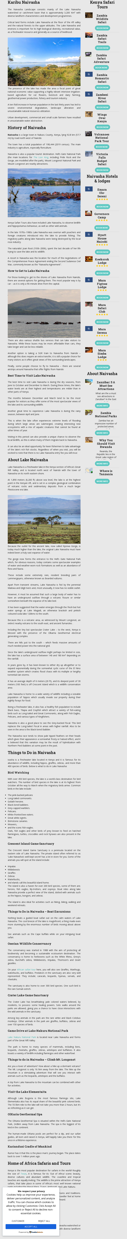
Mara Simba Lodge (102, 354)
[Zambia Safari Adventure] (88, 62)
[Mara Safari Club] (89, 314)
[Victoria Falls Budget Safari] (89, 162)
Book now (102, 28)
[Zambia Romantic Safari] (89, 81)
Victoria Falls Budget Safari (102, 159)
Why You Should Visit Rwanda (106, 443)
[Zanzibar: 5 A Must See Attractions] (89, 394)
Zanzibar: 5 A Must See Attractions (106, 385)
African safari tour (26, 969)
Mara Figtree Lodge (102, 285)
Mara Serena (102, 332)
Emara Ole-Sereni (102, 194)
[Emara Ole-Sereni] (89, 198)
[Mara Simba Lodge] (89, 359)
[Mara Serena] (89, 336)
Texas (24, 1173)
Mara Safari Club (102, 309)
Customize (18, 1220)
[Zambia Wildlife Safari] (89, 22)
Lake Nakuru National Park (22, 1037)
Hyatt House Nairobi (102, 239)
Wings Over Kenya (102, 118)
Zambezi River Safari (102, 98)
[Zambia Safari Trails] (89, 42)
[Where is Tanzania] (89, 476)
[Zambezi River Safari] (89, 101)
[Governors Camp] (88, 221)
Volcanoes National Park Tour (101, 138)
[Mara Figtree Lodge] (89, 289)
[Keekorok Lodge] (89, 266)
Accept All (31, 1226)
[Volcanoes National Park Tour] (88, 141)
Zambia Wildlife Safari (102, 19)
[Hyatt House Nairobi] (89, 244)
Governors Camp (101, 216)
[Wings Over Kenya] (89, 121)
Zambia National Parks (106, 414)
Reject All (44, 1220)
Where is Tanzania (106, 472)
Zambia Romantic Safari (102, 78)
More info (102, 405)
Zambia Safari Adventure (101, 58)
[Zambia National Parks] (89, 423)
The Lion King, (41, 157)
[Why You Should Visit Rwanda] (89, 452)
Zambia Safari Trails (102, 38)
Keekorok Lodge (102, 262)
